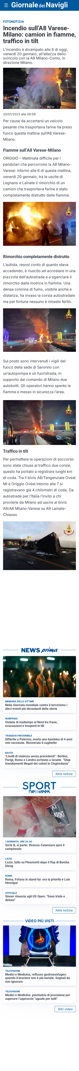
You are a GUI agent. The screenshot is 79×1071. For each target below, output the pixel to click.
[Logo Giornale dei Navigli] (39, 5)
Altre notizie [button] (64, 774)
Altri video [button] (65, 1009)
